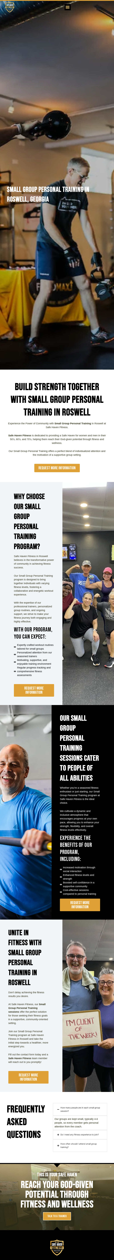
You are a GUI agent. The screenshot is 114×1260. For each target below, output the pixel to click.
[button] (68, 7)
